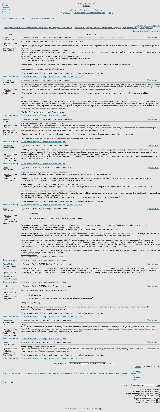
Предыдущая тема (139, 31)
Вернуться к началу (10, 76)
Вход (111, 13)
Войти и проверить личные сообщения (89, 13)
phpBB (76, 409)
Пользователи (85, 10)
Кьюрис (6, 119)
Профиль (66, 13)
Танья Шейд (8, 146)
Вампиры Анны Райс (86, 4)
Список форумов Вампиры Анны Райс (137, 370)
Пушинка (7, 80)
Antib (5, 209)
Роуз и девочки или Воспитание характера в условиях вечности (28, 18)
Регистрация (100, 10)
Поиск (73, 10)
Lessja (5, 37)
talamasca (86, 6)
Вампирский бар (146, 28)
